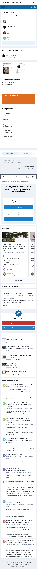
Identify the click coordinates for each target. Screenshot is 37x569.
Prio (11, 386)
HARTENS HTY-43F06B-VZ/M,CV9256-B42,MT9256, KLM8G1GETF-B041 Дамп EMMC (14, 247)
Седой (12, 424)
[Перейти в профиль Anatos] (3, 55)
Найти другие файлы (12, 57)
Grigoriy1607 (13, 504)
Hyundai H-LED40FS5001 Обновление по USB (19, 385)
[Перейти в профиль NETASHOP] (4, 521)
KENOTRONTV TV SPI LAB (14, 339)
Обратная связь (13, 564)
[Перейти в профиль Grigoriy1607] (4, 501)
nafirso (12, 373)
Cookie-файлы (24, 564)
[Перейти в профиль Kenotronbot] (4, 32)
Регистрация (18, 207)
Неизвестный (11, 26)
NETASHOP (13, 524)
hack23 (5, 252)
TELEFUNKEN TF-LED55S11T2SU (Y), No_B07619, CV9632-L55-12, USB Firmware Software (19, 440)
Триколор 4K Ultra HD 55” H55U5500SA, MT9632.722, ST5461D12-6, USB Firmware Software (18, 404)
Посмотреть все (18, 280)
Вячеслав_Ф (13, 456)
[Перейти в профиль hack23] (4, 439)
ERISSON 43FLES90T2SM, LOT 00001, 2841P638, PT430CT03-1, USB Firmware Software (18, 420)
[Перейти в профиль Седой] (4, 419)
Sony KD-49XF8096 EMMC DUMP (16, 371)
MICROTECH (13, 365)
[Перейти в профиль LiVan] (4, 21)
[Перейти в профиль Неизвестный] (4, 27)
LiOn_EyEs (13, 358)
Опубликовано (21, 386)
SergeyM (12, 472)
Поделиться (9, 153)
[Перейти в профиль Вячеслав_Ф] (4, 455)
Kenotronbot (10, 32)
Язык (6, 562)
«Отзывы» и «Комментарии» (12, 327)
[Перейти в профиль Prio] (4, 385)
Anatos (13, 55)
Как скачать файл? (9, 323)
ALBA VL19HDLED (11, 363)
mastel (9, 37)
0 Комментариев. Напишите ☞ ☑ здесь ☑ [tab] (18, 177)
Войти (18, 219)
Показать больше (18, 43)
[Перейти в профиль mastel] (4, 38)
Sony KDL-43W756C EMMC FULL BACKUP (18, 356)
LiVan (8, 20)
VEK (32, 250)
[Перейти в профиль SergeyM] (4, 469)
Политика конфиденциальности (21, 562)
